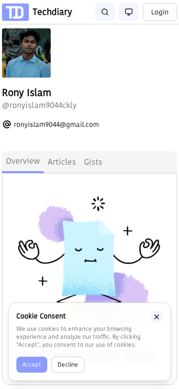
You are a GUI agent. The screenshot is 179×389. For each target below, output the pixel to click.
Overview (23, 161)
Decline (68, 364)
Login (160, 12)
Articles (62, 162)
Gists (93, 162)
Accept (31, 364)
